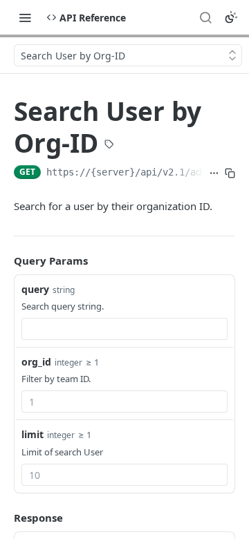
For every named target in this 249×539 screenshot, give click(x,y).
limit (32, 434)
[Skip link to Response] (4, 517)
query (35, 289)
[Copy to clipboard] (230, 173)
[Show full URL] (214, 173)
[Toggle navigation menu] (25, 17)
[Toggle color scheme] (231, 17)
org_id (36, 361)
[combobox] (124, 329)
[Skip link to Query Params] (4, 260)
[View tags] (109, 146)
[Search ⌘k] (205, 17)
